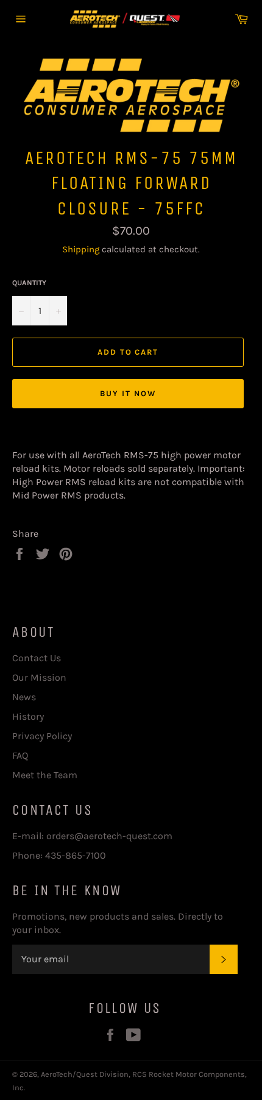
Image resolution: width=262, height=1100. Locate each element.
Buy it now (128, 393)
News (24, 697)
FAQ (20, 755)
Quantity (29, 283)
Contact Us (36, 658)
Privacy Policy (42, 736)
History (28, 716)
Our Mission (39, 677)
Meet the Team (44, 775)
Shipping (80, 249)
